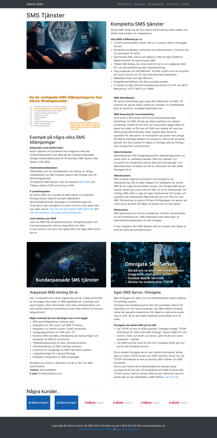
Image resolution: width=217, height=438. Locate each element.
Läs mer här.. (171, 377)
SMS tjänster (125, 4)
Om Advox (172, 4)
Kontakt (185, 4)
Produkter (139, 4)
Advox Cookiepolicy (127, 429)
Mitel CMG (84, 181)
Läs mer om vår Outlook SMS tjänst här (71, 209)
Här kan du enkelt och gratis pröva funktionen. (56, 212)
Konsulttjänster (156, 4)
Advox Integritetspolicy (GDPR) (95, 429)
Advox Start (35, 4)
